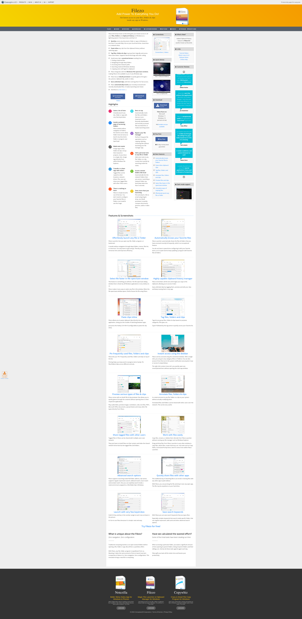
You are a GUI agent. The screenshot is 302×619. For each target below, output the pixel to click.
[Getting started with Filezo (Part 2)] (161, 86)
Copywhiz (181, 592)
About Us (38, 2)
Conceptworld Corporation (143, 612)
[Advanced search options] (129, 465)
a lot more (122, 90)
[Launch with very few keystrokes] (129, 501)
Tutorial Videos (183, 53)
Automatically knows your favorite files (173, 238)
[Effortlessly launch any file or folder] (129, 227)
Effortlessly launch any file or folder (162, 194)
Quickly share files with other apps (173, 475)
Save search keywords (173, 512)
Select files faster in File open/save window (162, 184)
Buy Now (164, 29)
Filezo (109, 29)
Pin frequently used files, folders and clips (129, 353)
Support (51, 2)
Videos (173, 29)
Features (126, 29)
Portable (6, 378)
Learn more (121, 608)
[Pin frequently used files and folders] (129, 343)
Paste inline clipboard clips (161, 166)
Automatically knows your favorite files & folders (161, 160)
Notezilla (121, 592)
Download (137, 29)
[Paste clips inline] (129, 307)
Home (117, 29)
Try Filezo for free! (151, 526)
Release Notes (183, 57)
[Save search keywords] (173, 501)
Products (22, 2)
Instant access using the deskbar (173, 353)
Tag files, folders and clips (161, 171)
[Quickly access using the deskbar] (173, 343)
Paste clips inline (129, 317)
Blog (30, 2)
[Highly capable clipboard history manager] (173, 268)
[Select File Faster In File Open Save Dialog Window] (129, 268)
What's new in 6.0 (184, 55)
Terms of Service (157, 612)
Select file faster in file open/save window (129, 278)
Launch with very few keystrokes (129, 512)
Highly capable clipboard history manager (172, 278)
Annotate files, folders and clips (162, 176)
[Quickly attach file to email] (173, 465)
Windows (2, 378)
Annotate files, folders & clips (172, 394)
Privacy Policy (168, 612)
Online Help (184, 59)
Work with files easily (173, 435)
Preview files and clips (162, 180)
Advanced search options (129, 475)
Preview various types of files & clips (129, 394)
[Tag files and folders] (173, 307)
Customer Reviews (151, 29)
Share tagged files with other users (129, 435)
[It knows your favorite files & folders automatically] (173, 227)
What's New (192, 29)
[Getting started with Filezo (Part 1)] (161, 69)
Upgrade (183, 29)
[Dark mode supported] (184, 193)
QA (45, 2)
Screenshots (118, 96)
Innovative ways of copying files (161, 189)
